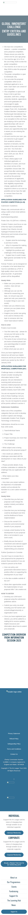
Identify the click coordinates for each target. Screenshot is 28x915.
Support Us (13, 896)
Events (14, 886)
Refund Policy (14, 739)
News (13, 905)
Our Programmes (13, 882)
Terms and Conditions (14, 749)
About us (13, 877)
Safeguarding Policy (14, 744)
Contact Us (14, 754)
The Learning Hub (14, 900)
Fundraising (13, 891)
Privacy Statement (14, 733)
